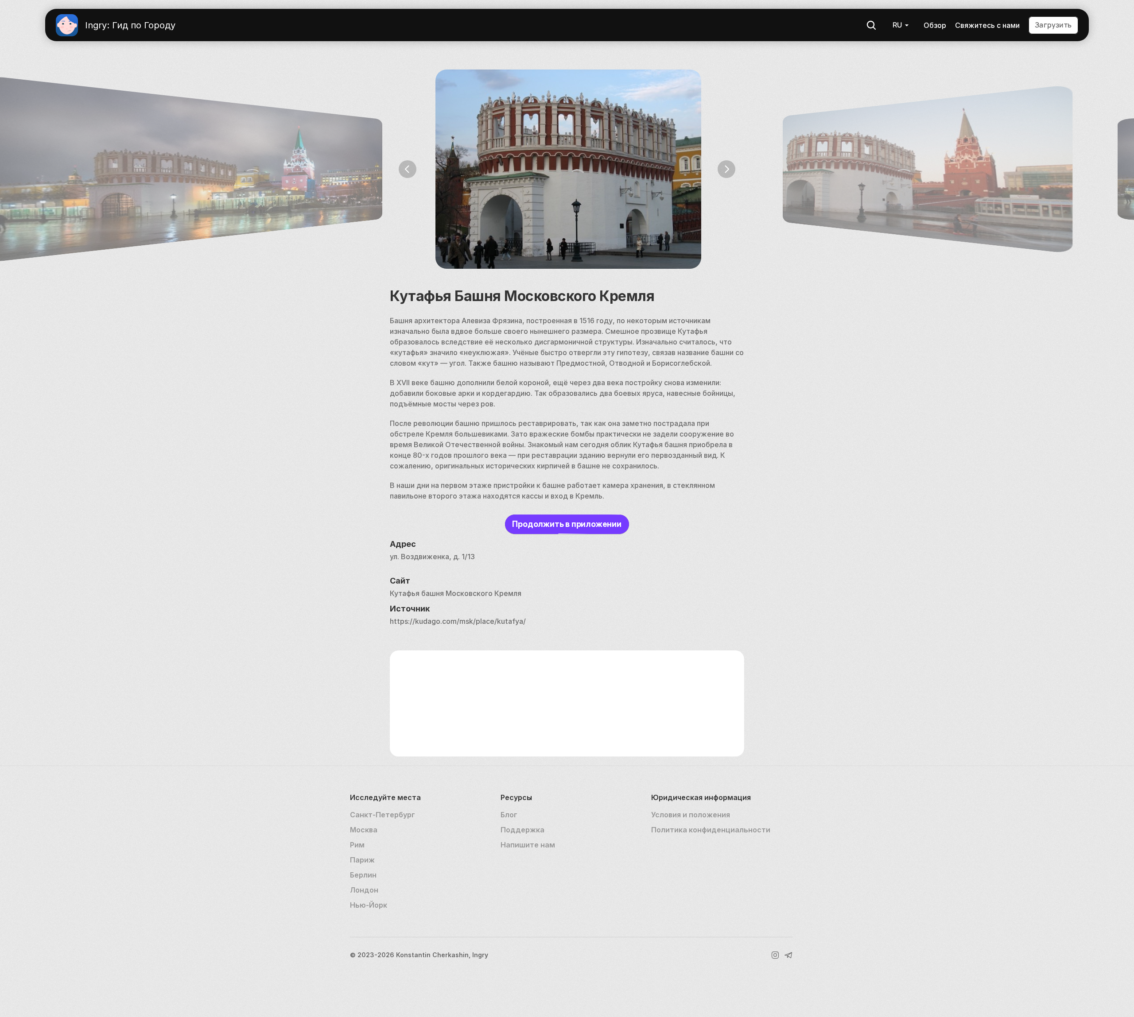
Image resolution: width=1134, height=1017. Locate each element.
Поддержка (522, 829)
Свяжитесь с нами (987, 25)
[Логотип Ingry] (67, 25)
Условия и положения (690, 814)
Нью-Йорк (368, 905)
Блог (509, 814)
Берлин (363, 874)
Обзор (935, 25)
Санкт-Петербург (382, 814)
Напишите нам (528, 844)
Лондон (364, 890)
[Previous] (407, 169)
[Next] (726, 169)
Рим (357, 844)
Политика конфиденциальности (710, 829)
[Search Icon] (871, 25)
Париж (362, 859)
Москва (363, 829)
